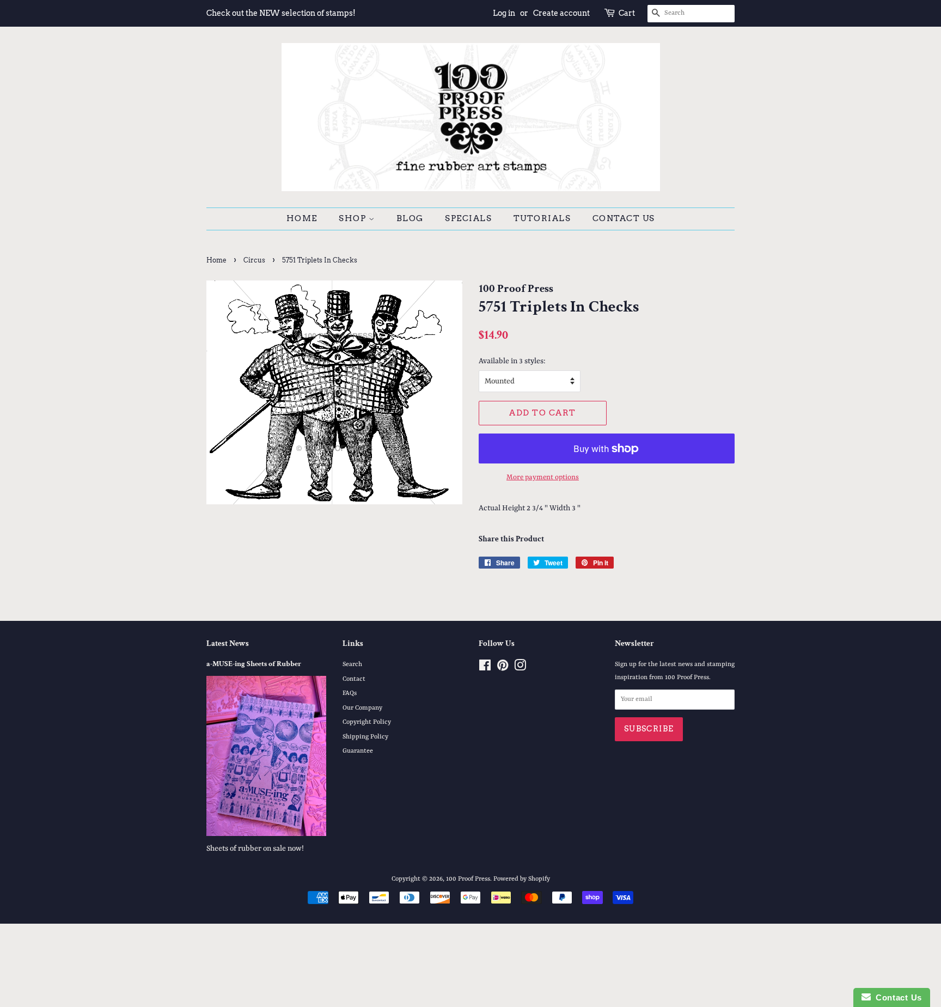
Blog (410, 218)
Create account (561, 13)
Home (301, 218)
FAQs (350, 693)
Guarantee (358, 751)
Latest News (227, 643)
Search (352, 664)
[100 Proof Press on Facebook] (485, 668)
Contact (354, 679)
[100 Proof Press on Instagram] (520, 668)
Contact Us (623, 218)
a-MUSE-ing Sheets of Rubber (253, 664)
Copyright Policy (367, 722)
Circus (254, 260)
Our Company (362, 708)
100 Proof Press (468, 879)
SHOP (354, 218)
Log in (504, 13)
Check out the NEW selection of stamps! (281, 13)
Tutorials (542, 218)
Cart (627, 13)
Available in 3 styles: (512, 361)
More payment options (542, 477)
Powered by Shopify (521, 879)
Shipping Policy (365, 737)
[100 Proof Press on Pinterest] (503, 668)
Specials (468, 218)
